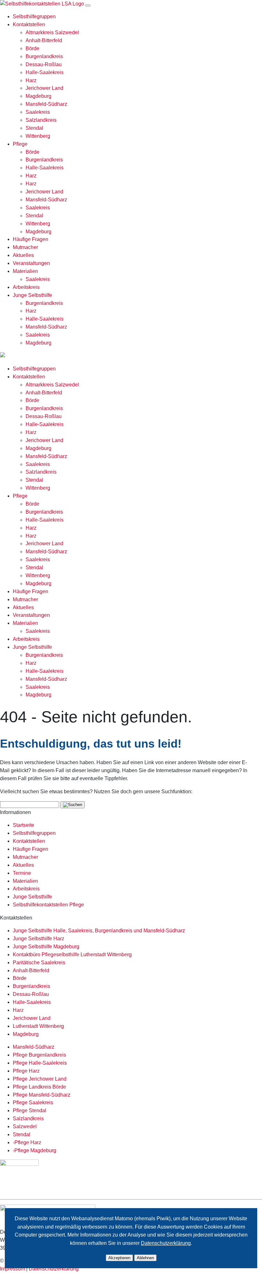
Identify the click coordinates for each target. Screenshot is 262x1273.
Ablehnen (145, 1257)
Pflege (20, 144)
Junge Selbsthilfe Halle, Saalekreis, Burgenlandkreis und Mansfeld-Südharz (99, 930)
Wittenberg (38, 136)
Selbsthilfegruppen (34, 16)
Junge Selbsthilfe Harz (38, 938)
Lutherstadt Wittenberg (38, 1026)
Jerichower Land (44, 88)
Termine (22, 873)
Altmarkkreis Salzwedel (52, 32)
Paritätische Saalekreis (39, 962)
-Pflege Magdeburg (34, 1150)
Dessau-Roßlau (44, 64)
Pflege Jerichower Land (39, 1079)
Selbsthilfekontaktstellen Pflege (48, 904)
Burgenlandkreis (44, 56)
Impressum (12, 1268)
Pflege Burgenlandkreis (39, 1055)
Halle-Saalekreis (45, 72)
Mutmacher (25, 247)
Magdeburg (38, 96)
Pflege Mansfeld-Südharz (41, 1095)
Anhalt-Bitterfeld (44, 40)
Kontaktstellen (29, 24)
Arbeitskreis (26, 287)
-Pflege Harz (27, 1142)
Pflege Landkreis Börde (39, 1087)
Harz (31, 80)
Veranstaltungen (31, 263)
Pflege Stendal (29, 1110)
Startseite (23, 825)
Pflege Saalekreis (33, 1102)
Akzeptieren (119, 1257)
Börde (32, 48)
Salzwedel (25, 1126)
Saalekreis (38, 112)
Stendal (34, 128)
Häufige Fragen (30, 239)
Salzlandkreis (41, 120)
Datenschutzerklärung (54, 1268)
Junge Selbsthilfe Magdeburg (46, 946)
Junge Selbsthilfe (32, 295)
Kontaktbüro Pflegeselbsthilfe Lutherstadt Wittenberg (72, 954)
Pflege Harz (26, 1071)
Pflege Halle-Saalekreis (40, 1063)
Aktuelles (23, 255)
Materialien (25, 271)
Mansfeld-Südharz (46, 104)
